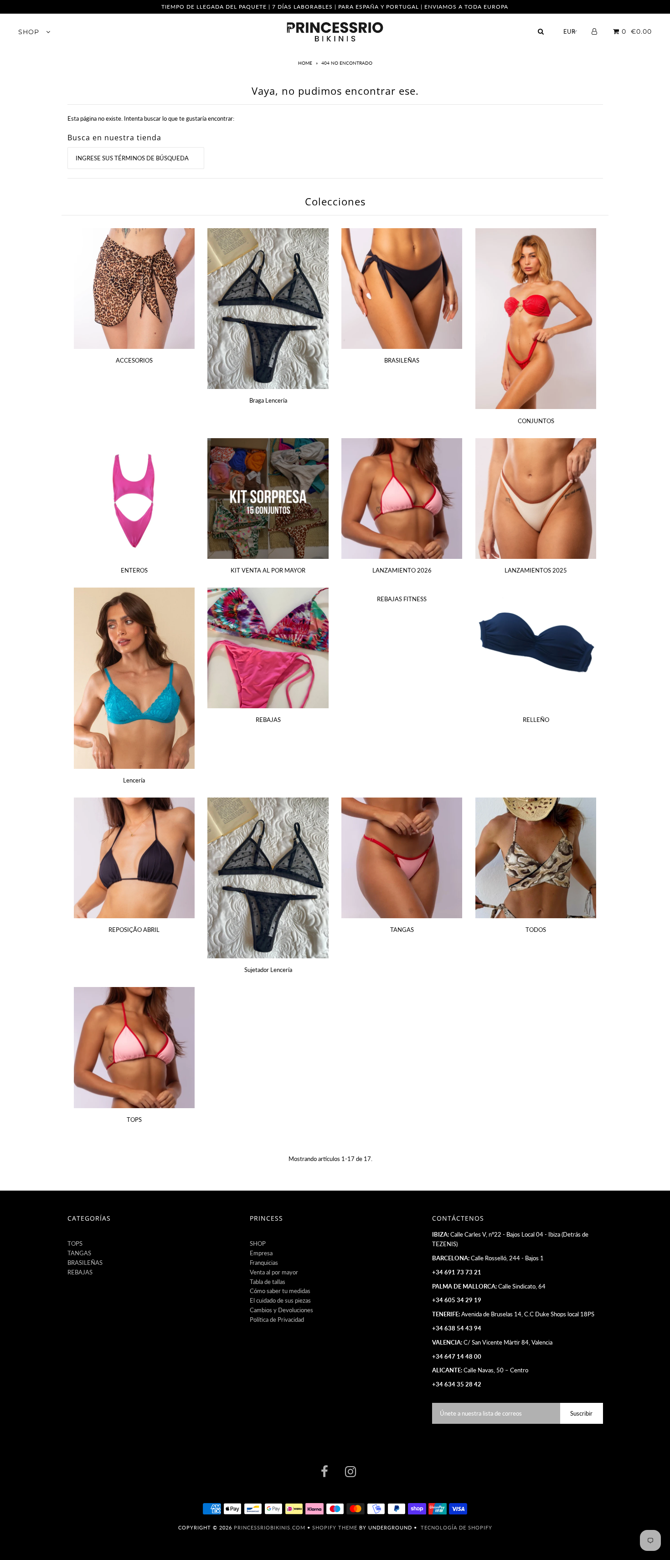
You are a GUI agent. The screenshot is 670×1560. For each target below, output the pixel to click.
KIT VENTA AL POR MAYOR (268, 570)
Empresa (261, 1253)
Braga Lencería (268, 400)
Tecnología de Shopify (456, 1527)
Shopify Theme (334, 1527)
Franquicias (264, 1262)
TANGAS (402, 929)
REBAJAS (268, 719)
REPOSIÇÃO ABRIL (134, 929)
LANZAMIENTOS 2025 (536, 570)
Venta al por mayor (274, 1272)
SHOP (29, 32)
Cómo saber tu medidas (280, 1290)
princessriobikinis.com (269, 1527)
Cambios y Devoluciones (281, 1310)
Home (306, 63)
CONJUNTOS (536, 421)
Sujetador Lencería (268, 969)
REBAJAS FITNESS (402, 599)
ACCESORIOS (134, 360)
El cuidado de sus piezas (280, 1300)
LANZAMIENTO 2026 (402, 570)
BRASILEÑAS (401, 360)
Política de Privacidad (277, 1319)
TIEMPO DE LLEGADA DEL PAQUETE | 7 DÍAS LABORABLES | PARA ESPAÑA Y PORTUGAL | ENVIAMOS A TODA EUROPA (334, 6)
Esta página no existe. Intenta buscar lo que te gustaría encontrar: (150, 118)
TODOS (536, 929)
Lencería (134, 780)
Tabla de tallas (267, 1281)
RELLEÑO (536, 719)
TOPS (134, 1119)
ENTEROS (134, 570)
